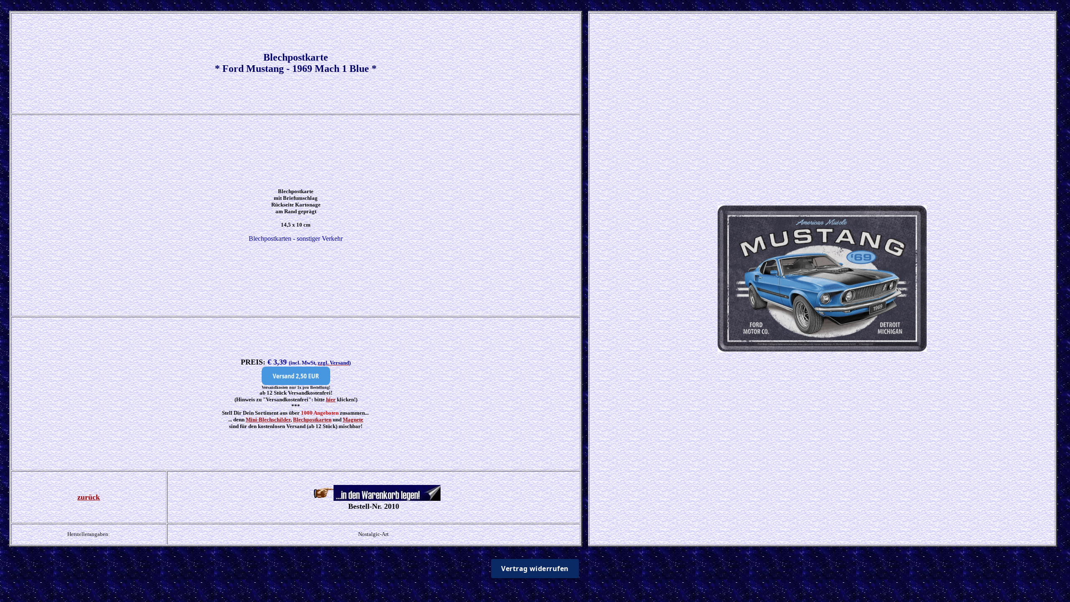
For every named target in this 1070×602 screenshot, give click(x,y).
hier (331, 399)
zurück (88, 497)
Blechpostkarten (312, 419)
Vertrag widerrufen (535, 568)
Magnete (353, 419)
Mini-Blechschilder (268, 419)
